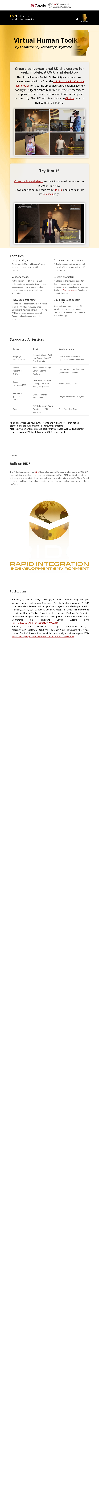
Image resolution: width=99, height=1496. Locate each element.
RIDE (36, 472)
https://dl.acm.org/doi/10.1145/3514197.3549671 (35, 623)
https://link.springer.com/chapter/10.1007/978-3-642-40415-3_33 (43, 636)
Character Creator (70, 290)
